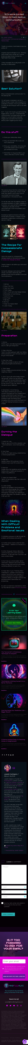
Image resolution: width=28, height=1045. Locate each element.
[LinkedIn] (10, 754)
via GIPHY (4, 185)
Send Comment (8, 914)
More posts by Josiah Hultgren (14, 850)
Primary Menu (25, 3)
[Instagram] (17, 1005)
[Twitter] (4, 754)
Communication (5, 39)
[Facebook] (2, 754)
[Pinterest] (6, 754)
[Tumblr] (8, 754)
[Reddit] (13, 754)
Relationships (5, 41)
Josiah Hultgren (7, 37)
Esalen (6, 799)
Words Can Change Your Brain (11, 260)
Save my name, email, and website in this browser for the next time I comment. (14, 904)
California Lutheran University (14, 782)
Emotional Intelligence (18, 39)
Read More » (4, 661)
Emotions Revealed (20, 587)
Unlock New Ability (14, 623)
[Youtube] (14, 1005)
